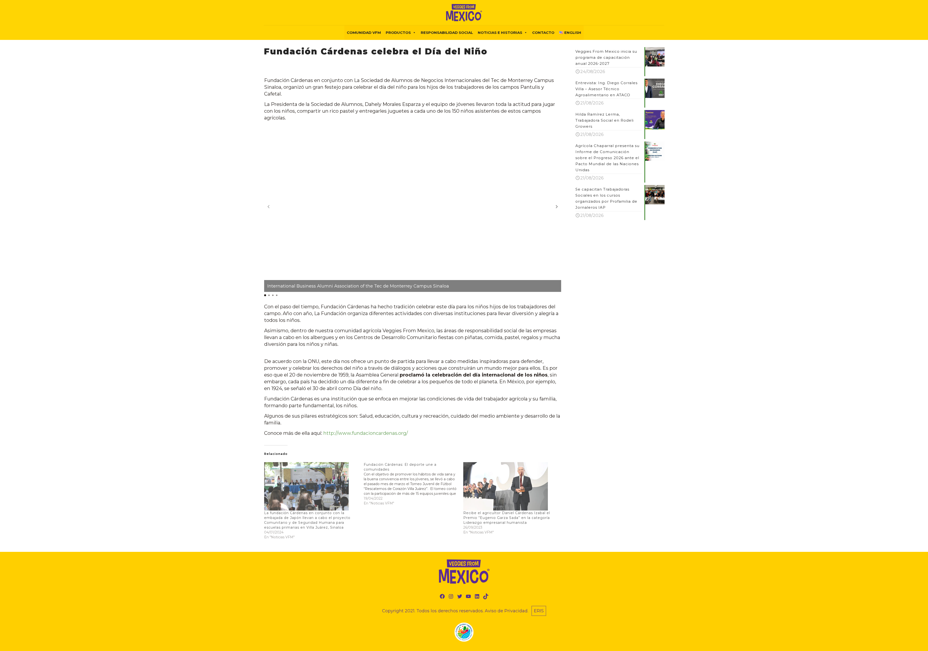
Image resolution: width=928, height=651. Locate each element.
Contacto (543, 32)
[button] (556, 206)
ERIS (539, 611)
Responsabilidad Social (447, 32)
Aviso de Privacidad (506, 611)
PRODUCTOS (398, 32)
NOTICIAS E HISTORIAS (500, 32)
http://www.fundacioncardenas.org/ (365, 433)
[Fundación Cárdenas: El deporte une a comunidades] (413, 484)
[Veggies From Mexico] (464, 12)
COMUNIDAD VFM (364, 32)
